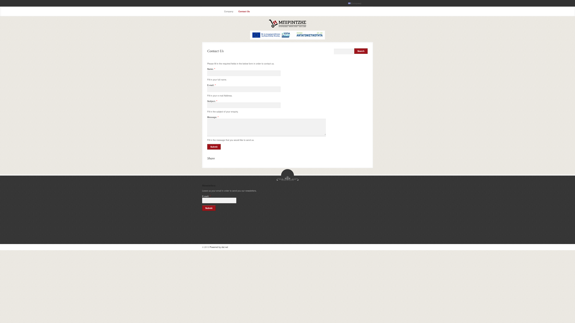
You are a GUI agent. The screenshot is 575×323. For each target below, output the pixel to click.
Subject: (212, 101)
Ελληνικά (356, 3)
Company (228, 11)
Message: (212, 117)
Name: (211, 69)
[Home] (287, 27)
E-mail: (211, 85)
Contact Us (244, 11)
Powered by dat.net (219, 247)
